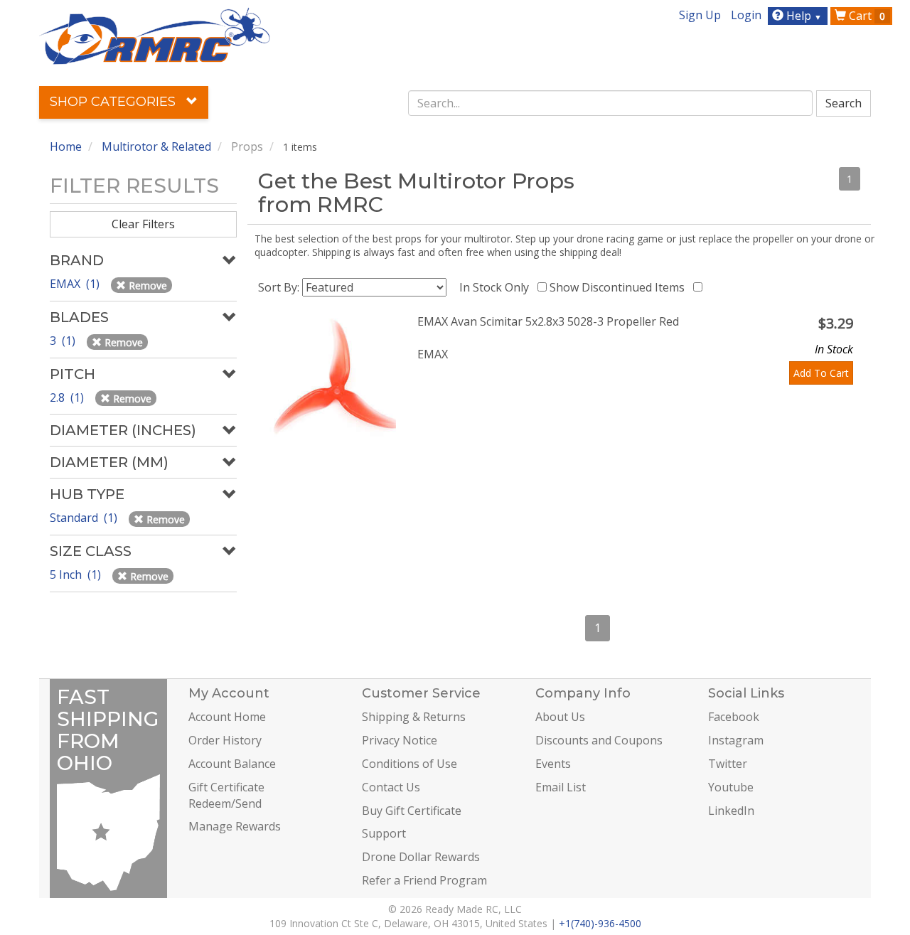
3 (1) (64, 340)
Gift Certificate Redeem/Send (226, 795)
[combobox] (610, 103)
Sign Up (700, 15)
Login (746, 15)
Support (384, 833)
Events (553, 763)
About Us (560, 717)
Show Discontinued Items (620, 287)
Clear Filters (143, 224)
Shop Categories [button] (114, 101)
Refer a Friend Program (424, 880)
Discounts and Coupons (599, 740)
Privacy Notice (399, 740)
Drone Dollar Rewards (421, 857)
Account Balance (232, 763)
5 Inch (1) (77, 574)
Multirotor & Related (156, 146)
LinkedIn (731, 810)
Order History (225, 740)
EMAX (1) (76, 284)
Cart (865, 15)
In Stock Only (497, 287)
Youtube (731, 787)
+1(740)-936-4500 (600, 923)
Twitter (727, 763)
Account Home (227, 717)
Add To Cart (821, 373)
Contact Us (391, 787)
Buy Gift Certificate (411, 810)
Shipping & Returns (414, 717)
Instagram (736, 740)
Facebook (733, 717)
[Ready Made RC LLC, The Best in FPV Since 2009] (154, 35)
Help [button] (802, 15)
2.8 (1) (68, 397)
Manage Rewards (234, 826)
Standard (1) (85, 517)
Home (66, 146)
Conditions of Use (409, 763)
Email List (560, 787)
